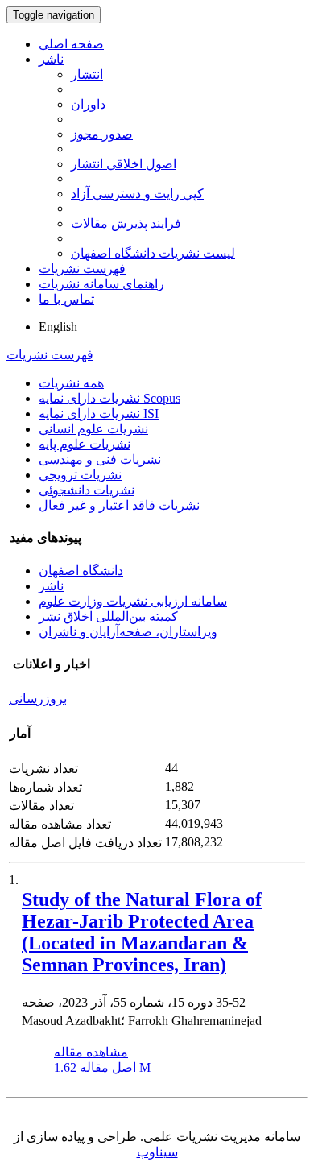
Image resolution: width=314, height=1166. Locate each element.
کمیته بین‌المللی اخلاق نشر (108, 616)
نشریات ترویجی (80, 475)
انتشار (87, 74)
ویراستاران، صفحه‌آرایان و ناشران (128, 632)
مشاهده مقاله (91, 1052)
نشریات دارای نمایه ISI (99, 413)
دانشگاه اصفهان (81, 570)
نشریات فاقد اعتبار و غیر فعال (119, 505)
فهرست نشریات (82, 268)
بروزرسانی (38, 698)
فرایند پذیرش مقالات (126, 223)
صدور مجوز (102, 134)
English (58, 326)
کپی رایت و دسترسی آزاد (137, 194)
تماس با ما (66, 299)
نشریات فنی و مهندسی (100, 459)
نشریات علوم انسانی (93, 429)
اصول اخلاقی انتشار (123, 164)
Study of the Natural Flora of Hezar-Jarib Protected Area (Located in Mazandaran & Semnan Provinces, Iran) (142, 932)
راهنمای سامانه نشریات (101, 284)
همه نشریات (71, 383)
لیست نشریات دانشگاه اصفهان (153, 253)
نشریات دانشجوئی (86, 490)
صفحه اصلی (71, 44)
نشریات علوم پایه (84, 444)
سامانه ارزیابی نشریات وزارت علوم (133, 601)
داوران (88, 104)
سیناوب (157, 1152)
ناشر (51, 59)
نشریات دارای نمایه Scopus (109, 398)
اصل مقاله (102, 1067)
